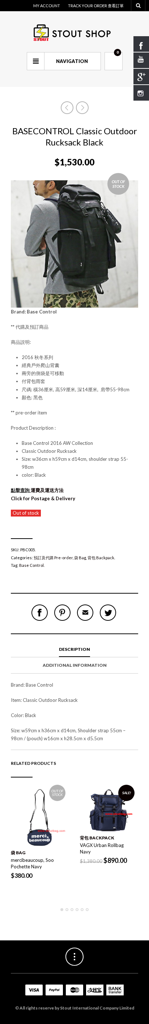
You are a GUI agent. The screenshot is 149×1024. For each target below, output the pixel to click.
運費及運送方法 (38, 490)
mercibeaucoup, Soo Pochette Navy (32, 863)
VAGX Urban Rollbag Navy (102, 848)
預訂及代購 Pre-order (53, 557)
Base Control (31, 565)
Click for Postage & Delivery (43, 498)
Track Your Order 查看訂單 (96, 5)
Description (74, 649)
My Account (46, 5)
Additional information (75, 665)
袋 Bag (80, 557)
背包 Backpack (101, 557)
